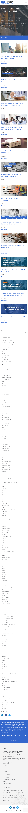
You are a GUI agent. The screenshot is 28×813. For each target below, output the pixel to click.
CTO (3, 442)
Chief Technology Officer (8, 413)
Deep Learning (5, 457)
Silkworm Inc (5, 647)
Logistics (4, 534)
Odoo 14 (4, 570)
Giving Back (5, 496)
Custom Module (6, 448)
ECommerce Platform (7, 478)
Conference (5, 434)
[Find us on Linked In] (10, 807)
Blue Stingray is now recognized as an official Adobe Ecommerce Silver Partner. (13, 766)
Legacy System (5, 532)
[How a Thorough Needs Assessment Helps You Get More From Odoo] (14, 119)
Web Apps (4, 700)
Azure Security (5, 394)
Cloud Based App (6, 423)
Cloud (3, 421)
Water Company (6, 693)
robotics (4, 635)
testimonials (5, 672)
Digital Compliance (6, 469)
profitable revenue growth (8, 624)
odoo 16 (4, 574)
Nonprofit (4, 559)
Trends (3, 683)
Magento (4, 538)
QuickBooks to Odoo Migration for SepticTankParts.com (12, 755)
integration (4, 515)
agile (3, 381)
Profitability (5, 622)
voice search (5, 691)
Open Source (5, 599)
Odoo (3, 561)
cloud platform (5, 425)
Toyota (3, 677)
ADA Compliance (6, 375)
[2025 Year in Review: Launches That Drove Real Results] (14, 72)
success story (5, 658)
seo (3, 643)
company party (5, 433)
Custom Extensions (6, 446)
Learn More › (6, 800)
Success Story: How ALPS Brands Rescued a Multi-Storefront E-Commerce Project (14, 759)
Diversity (4, 475)
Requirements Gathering (8, 633)
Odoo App (4, 580)
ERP (3, 484)
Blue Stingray (11, 810)
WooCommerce (6, 708)
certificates (5, 410)
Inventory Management (8, 520)
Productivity (5, 620)
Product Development (7, 616)
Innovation (4, 513)
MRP (3, 553)
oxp (3, 605)
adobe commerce (6, 377)
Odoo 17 (4, 576)
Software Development (8, 650)
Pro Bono (4, 614)
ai (2, 383)
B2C (3, 398)
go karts (4, 498)
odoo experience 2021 (7, 587)
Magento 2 (4, 540)
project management (7, 626)
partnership (5, 608)
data (3, 454)
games (3, 494)
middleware (5, 547)
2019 (3, 367)
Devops (4, 346)
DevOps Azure (5, 463)
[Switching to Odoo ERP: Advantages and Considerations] (14, 262)
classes (3, 415)
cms (3, 427)
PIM (3, 612)
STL (3, 654)
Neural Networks (6, 557)
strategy (4, 656)
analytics (4, 385)
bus (3, 404)
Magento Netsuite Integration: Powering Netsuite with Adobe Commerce (13, 751)
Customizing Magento (7, 452)
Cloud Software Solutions (8, 342)
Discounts (4, 473)
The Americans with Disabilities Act (10, 673)
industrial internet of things (8, 509)
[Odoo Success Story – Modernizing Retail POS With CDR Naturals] (14, 143)
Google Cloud (5, 503)
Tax (2, 662)
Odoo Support (5, 595)
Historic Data (5, 505)
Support (4, 660)
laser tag (4, 526)
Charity (3, 411)
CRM (3, 440)
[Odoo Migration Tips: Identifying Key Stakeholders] (14, 238)
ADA (3, 373)
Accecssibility (5, 369)
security (4, 641)
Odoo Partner (5, 591)
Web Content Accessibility (8, 702)
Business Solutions (6, 406)
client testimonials (6, 419)
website (4, 706)
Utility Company (6, 687)
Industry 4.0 (5, 511)
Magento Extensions (7, 542)
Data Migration (5, 455)
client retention (6, 417)
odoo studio (5, 593)
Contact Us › (14, 740)
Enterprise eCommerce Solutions (10, 347)
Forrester (4, 490)
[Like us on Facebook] (14, 807)
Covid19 (4, 438)
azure (3, 392)
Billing (3, 400)
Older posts (5, 328)
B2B (3, 396)
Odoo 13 (4, 568)
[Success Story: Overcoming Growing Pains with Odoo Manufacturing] (14, 96)
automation (4, 390)
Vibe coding (5, 689)
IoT (2, 522)
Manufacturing (5, 351)
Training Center (5, 679)
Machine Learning (6, 536)
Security (4, 357)
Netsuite (4, 555)
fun (2, 492)
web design (4, 704)
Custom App (5, 444)
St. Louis (4, 652)
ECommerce (5, 476)
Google (3, 501)
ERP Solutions (5, 349)
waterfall (4, 694)
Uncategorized (5, 359)
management (5, 543)
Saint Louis (4, 639)
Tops (3, 675)
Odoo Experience (6, 585)
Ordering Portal (6, 603)
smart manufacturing (7, 649)
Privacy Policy (19, 810)
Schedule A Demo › (14, 738)
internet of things (6, 519)
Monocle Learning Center (8, 551)
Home (2, 37)
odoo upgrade (5, 597)
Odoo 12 (4, 566)
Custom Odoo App (6, 450)
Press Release (5, 355)
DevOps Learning (6, 467)
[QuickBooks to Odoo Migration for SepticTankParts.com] (14, 48)
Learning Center (6, 528)
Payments (4, 610)
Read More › (4, 63)
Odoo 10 (4, 563)
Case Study (4, 408)
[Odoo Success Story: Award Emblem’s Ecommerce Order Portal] (14, 214)
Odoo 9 (4, 578)
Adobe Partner (5, 379)
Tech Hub (4, 664)
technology (4, 666)
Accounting (4, 371)
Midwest (4, 549)
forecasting (4, 488)
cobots (3, 429)
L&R (3, 524)
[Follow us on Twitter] (17, 807)
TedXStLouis (5, 670)
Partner (4, 607)
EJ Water (4, 480)
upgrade (4, 685)
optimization (5, 601)
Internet (4, 517)
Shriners (4, 645)
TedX (3, 668)
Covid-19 (4, 436)
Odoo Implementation (7, 589)
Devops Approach (6, 461)
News (3, 353)
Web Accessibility (6, 361)
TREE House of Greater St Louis (10, 681)
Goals (3, 499)
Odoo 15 (4, 572)
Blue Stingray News (7, 340)
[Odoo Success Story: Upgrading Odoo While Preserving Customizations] (14, 285)
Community (5, 431)
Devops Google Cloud (7, 465)
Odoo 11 (4, 564)
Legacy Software (6, 530)
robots (3, 637)
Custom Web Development (9, 344)
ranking (3, 628)
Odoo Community (6, 582)
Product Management (7, 618)
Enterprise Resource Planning (9, 482)
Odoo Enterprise (6, 584)
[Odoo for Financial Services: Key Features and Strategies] (14, 167)
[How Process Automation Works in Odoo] (14, 309)
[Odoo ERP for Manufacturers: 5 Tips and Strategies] (14, 190)
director (4, 471)
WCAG (3, 696)
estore (3, 486)
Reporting (4, 629)
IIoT (3, 507)
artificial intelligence (7, 389)
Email (5, 781)
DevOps (4, 459)
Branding (4, 402)
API (3, 387)
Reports (4, 631)
